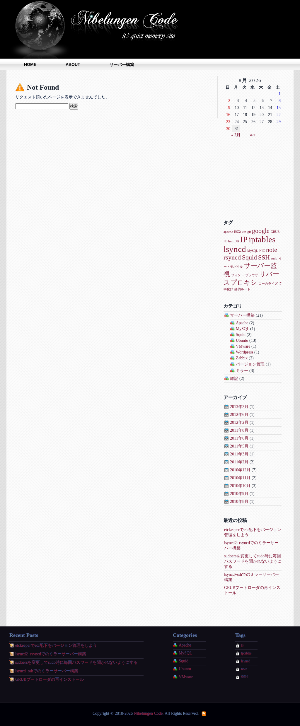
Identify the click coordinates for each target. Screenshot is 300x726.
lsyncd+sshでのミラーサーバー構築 (46, 671)
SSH (264, 257)
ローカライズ (268, 283)
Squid (249, 257)
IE (225, 241)
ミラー (242, 370)
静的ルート (242, 289)
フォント (237, 275)
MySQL (252, 250)
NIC (262, 250)
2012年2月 (239, 422)
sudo (274, 258)
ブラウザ (251, 275)
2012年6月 (239, 414)
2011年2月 (239, 462)
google (261, 230)
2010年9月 (239, 493)
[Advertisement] (253, 178)
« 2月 (236, 135)
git (249, 231)
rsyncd (232, 257)
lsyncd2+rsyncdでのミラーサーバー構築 (50, 654)
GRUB (275, 231)
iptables (262, 239)
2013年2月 (239, 406)
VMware (243, 346)
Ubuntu (242, 340)
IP (244, 239)
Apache (242, 323)
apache (228, 231)
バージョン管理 (250, 364)
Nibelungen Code (97, 29)
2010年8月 (239, 501)
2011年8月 (239, 430)
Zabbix (242, 358)
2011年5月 (239, 446)
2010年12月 (240, 470)
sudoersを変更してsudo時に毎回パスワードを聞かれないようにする (253, 561)
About (73, 64)
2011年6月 (239, 438)
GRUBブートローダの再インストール (49, 679)
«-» (252, 135)
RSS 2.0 (204, 713)
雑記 (234, 378)
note (271, 249)
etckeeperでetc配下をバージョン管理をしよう (56, 645)
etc (244, 231)
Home (30, 64)
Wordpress (244, 352)
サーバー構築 (122, 64)
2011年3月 (239, 454)
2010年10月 (240, 486)
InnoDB (233, 241)
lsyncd (235, 249)
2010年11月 (240, 478)
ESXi (237, 231)
